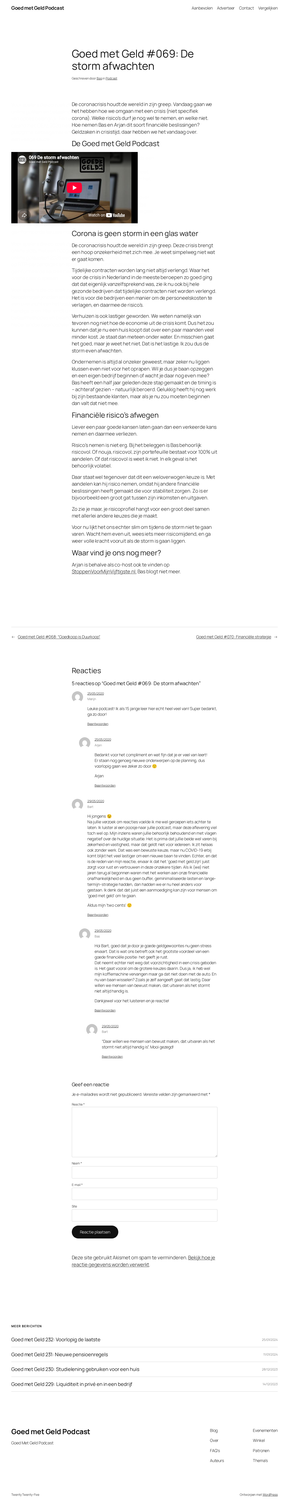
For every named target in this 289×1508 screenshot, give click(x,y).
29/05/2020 (95, 801)
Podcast (111, 78)
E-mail (77, 1185)
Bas (99, 78)
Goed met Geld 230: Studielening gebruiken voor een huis (75, 1369)
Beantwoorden (97, 724)
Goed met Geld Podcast (37, 8)
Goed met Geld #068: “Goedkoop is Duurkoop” (59, 636)
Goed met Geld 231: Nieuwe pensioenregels (59, 1354)
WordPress (270, 1494)
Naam (77, 1163)
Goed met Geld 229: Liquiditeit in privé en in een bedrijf (71, 1384)
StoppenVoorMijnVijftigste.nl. (104, 571)
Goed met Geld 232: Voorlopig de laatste (55, 1339)
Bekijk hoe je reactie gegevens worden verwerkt (143, 1261)
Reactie (78, 1104)
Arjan (98, 745)
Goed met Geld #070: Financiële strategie (233, 636)
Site (74, 1206)
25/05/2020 (95, 693)
